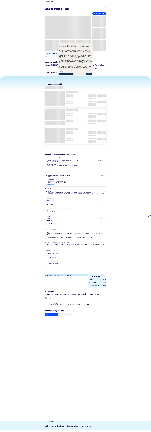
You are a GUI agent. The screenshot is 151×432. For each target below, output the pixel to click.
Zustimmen (89, 73)
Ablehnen (62, 73)
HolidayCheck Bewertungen (51, 314)
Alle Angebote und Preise (99, 13)
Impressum (61, 71)
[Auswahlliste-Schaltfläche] (105, 9)
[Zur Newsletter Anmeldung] (149, 216)
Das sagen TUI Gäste (65, 314)
